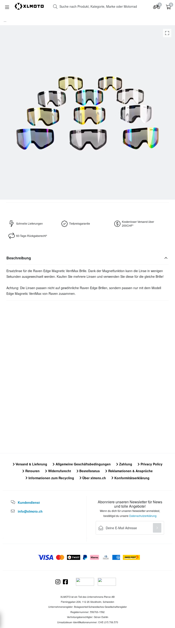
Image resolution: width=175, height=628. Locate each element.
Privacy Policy (151, 464)
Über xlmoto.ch (93, 478)
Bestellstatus (89, 471)
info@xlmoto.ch (30, 511)
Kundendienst (29, 502)
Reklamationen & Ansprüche (130, 471)
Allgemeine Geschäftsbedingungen (83, 464)
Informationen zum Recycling (51, 478)
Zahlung (125, 464)
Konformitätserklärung (131, 478)
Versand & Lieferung (31, 464)
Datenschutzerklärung (143, 516)
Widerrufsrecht (59, 471)
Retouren (32, 471)
